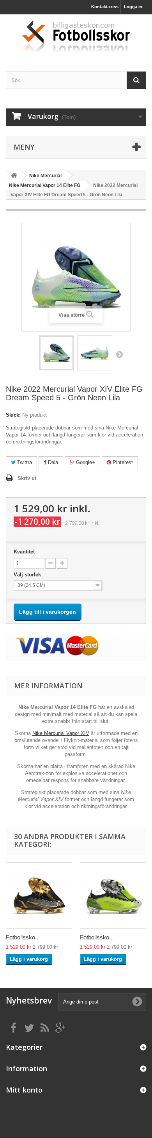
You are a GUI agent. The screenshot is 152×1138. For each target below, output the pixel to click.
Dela (52, 462)
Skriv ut (27, 478)
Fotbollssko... (23, 937)
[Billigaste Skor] (76, 36)
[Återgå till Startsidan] (14, 176)
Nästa (119, 354)
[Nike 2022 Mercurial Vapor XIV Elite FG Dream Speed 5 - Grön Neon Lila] (56, 353)
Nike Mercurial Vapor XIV (60, 733)
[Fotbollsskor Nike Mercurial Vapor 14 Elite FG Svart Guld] (39, 895)
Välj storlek (28, 575)
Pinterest (122, 462)
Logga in (133, 6)
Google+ (84, 462)
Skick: (13, 415)
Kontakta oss (104, 6)
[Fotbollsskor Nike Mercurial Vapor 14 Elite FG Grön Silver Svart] (113, 895)
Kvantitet (24, 552)
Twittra (24, 462)
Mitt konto (24, 1089)
